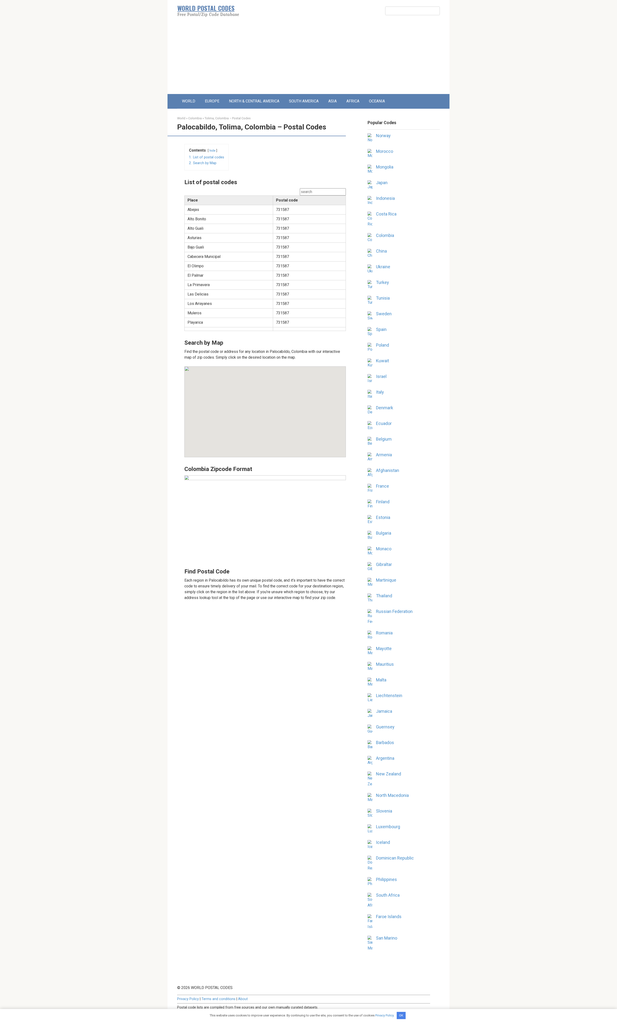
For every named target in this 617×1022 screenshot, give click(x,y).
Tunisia (383, 298)
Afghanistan (387, 470)
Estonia (383, 517)
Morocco (384, 151)
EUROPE (212, 101)
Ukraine (383, 266)
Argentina (385, 758)
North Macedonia (392, 795)
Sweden (384, 313)
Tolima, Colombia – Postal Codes (228, 118)
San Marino (386, 938)
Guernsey (385, 726)
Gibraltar (384, 564)
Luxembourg (388, 826)
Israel (381, 376)
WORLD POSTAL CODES (206, 8)
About (243, 999)
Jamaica (384, 711)
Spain (381, 329)
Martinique (386, 580)
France (382, 486)
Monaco (383, 548)
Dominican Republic (395, 858)
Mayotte (384, 648)
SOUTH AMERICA (304, 101)
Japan (382, 182)
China (381, 251)
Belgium (384, 439)
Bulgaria (383, 533)
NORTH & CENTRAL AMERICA (254, 101)
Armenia (384, 454)
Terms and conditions (218, 999)
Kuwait (382, 360)
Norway (383, 135)
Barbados (385, 742)
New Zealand (388, 773)
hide (212, 150)
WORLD (188, 101)
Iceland (383, 842)
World (181, 118)
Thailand (384, 595)
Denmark (384, 407)
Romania (384, 632)
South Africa (388, 895)
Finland (382, 501)
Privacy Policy (188, 999)
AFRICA (352, 101)
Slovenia (384, 811)
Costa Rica (386, 213)
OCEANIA (377, 101)
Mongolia (384, 166)
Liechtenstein (389, 695)
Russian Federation (394, 611)
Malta (381, 679)
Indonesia (385, 198)
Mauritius (385, 664)
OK (401, 1015)
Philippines (386, 879)
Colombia (195, 118)
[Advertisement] (308, 58)
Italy (380, 392)
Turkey (382, 282)
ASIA (332, 101)
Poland (382, 345)
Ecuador (384, 423)
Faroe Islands (389, 916)
